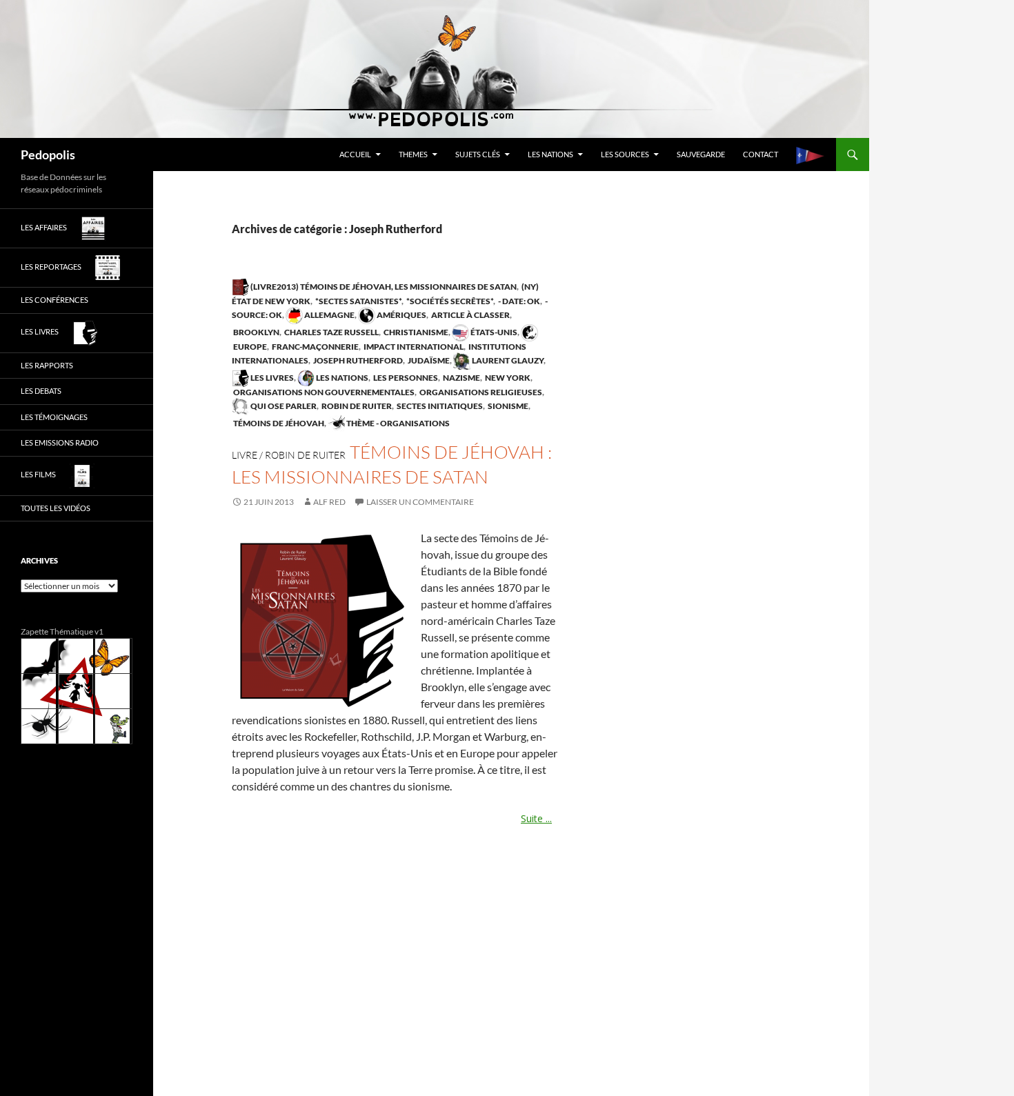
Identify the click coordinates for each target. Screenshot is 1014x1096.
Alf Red (329, 502)
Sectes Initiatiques (439, 406)
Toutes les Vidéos (55, 508)
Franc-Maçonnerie (314, 346)
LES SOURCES (625, 154)
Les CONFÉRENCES (54, 299)
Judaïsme (428, 360)
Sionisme (507, 406)
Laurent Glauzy (507, 360)
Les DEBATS (41, 390)
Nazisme (460, 377)
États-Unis (493, 332)
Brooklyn (255, 332)
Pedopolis (48, 154)
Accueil (355, 154)
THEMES (413, 154)
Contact (760, 154)
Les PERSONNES (405, 377)
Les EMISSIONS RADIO (60, 442)
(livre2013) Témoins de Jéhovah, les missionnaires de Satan (383, 286)
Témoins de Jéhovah (278, 423)
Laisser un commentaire (420, 502)
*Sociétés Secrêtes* (449, 301)
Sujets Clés (477, 154)
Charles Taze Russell (331, 332)
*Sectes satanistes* (357, 301)
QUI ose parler (283, 406)
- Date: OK (518, 301)
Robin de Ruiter (356, 406)
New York (507, 377)
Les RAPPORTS (47, 365)
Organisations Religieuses (480, 392)
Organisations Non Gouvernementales (323, 392)
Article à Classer (470, 315)
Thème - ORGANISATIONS (397, 423)
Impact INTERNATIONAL (413, 346)
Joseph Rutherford (357, 360)
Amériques (400, 315)
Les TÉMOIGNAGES (54, 416)
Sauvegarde (701, 154)
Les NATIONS (550, 154)
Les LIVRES (271, 377)
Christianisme (415, 332)
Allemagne (329, 315)
